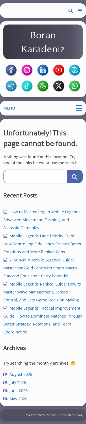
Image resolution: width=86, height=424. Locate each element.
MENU (9, 108)
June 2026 (18, 390)
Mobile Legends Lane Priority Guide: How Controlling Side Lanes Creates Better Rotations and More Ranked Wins (42, 243)
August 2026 (20, 374)
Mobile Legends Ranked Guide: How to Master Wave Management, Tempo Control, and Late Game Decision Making (42, 292)
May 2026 (18, 398)
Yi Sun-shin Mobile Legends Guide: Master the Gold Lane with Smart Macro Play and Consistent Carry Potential (40, 267)
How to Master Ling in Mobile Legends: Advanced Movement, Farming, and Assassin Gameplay (42, 219)
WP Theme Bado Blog (67, 415)
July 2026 (17, 382)
